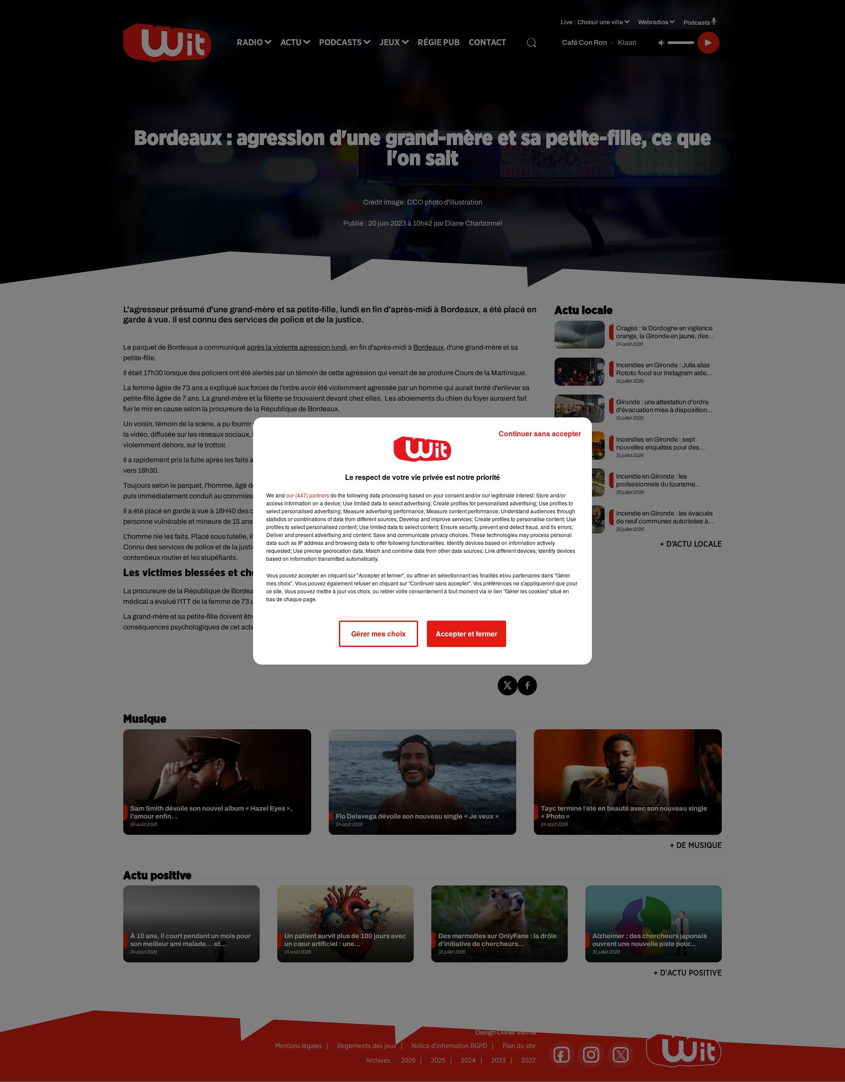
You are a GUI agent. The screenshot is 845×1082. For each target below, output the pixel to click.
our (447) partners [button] (307, 495)
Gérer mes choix (378, 634)
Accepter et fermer (466, 634)
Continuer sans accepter (540, 433)
